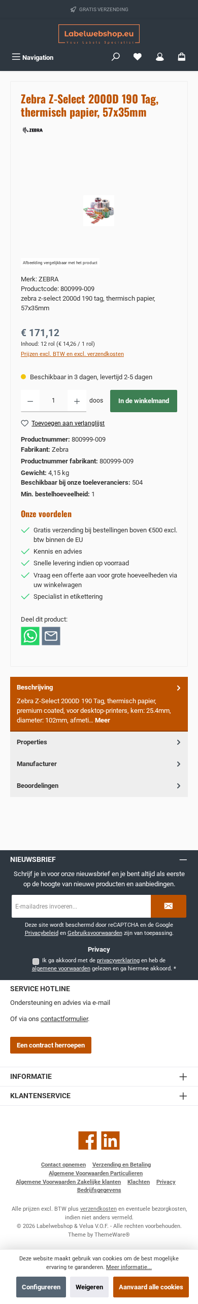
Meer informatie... (129, 1267)
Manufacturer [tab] (37, 764)
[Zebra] (99, 129)
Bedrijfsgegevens (99, 1190)
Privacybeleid (41, 933)
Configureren (41, 1287)
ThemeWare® (112, 1234)
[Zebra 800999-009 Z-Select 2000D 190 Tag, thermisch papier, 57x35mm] (98, 210)
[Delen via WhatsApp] (30, 635)
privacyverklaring (118, 960)
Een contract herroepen (51, 1045)
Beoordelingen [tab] (37, 785)
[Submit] (168, 906)
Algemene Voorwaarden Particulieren (96, 1173)
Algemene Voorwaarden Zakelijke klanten (68, 1182)
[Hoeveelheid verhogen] (77, 401)
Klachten (138, 1182)
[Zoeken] (116, 57)
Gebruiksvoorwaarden (95, 933)
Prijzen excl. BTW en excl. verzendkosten (72, 354)
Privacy (166, 1182)
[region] (99, 211)
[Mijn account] (160, 57)
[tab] (99, 704)
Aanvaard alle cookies (151, 1287)
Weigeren (89, 1287)
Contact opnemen (63, 1165)
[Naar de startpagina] (99, 34)
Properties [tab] (32, 742)
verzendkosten (98, 1209)
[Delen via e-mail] (51, 635)
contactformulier (64, 1019)
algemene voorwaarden (61, 968)
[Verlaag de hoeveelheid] (30, 401)
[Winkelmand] (182, 57)
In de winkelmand (143, 401)
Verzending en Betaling (121, 1165)
